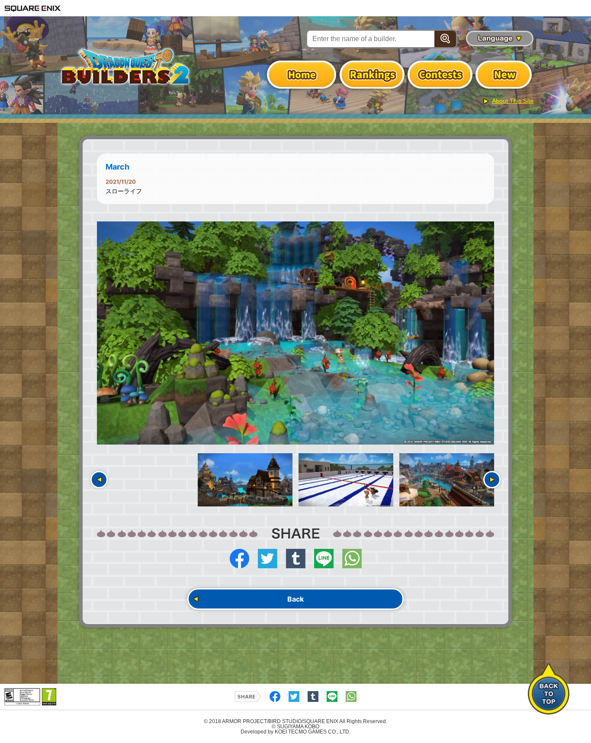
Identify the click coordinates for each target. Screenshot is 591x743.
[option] (295, 333)
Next (492, 479)
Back (295, 599)
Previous (99, 479)
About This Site (512, 100)
